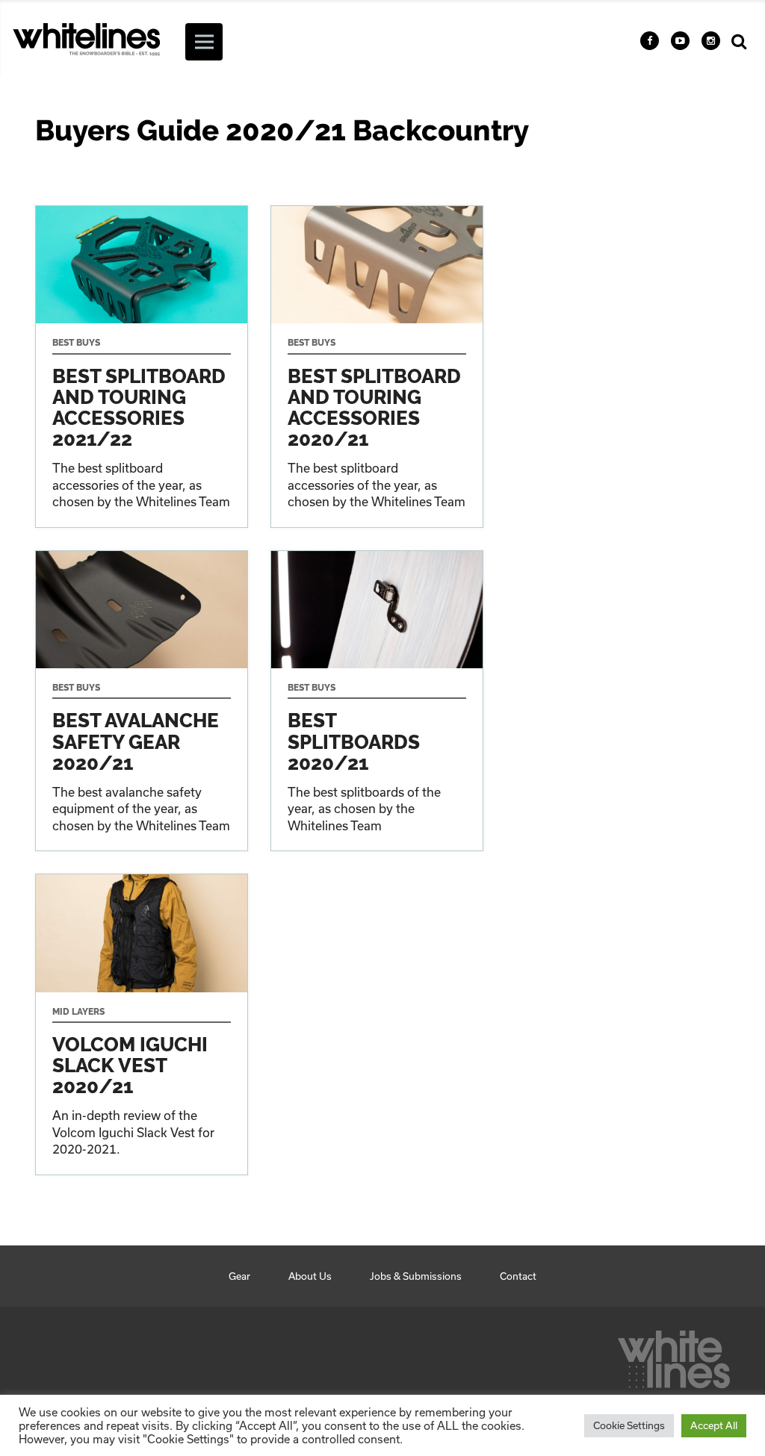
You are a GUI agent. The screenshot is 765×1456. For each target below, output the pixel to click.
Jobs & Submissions (416, 1276)
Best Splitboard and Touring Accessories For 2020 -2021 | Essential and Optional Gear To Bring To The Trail (377, 366)
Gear (239, 1276)
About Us (310, 1276)
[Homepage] (674, 1355)
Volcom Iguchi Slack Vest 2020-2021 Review (141, 1024)
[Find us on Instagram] (710, 40)
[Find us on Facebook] (649, 40)
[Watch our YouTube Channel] (680, 40)
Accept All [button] (713, 1425)
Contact (518, 1276)
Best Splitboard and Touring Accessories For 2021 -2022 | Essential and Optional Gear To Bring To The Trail (141, 366)
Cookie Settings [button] (629, 1425)
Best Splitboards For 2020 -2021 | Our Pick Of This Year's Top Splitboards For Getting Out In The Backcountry (377, 701)
